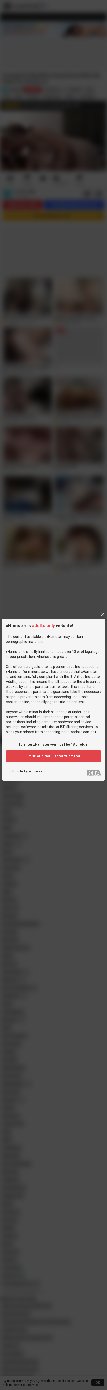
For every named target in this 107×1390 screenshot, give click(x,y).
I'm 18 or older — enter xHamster (53, 756)
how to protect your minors (24, 771)
